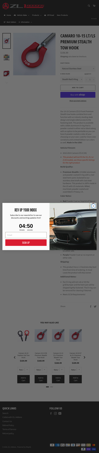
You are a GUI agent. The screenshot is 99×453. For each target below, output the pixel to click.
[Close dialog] (93, 206)
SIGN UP (26, 242)
